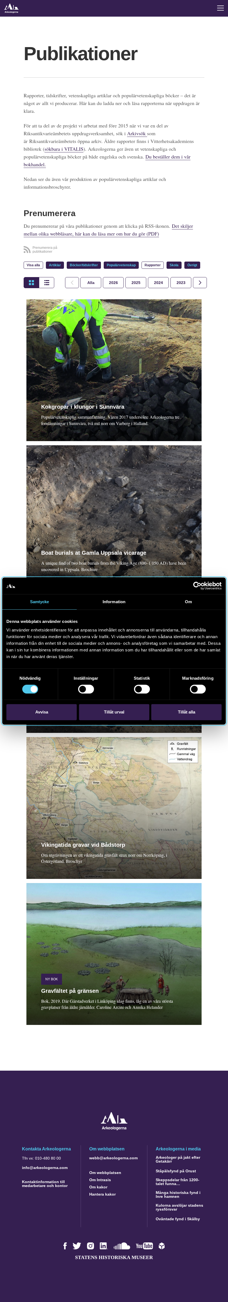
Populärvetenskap (121, 265)
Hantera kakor (102, 1194)
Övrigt (192, 265)
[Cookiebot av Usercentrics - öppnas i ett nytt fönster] (197, 586)
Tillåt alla (186, 712)
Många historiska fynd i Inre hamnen (178, 1194)
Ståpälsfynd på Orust (176, 1171)
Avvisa (41, 712)
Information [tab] (114, 601)
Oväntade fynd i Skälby (178, 1219)
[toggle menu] (220, 8)
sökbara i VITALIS (63, 148)
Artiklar (55, 265)
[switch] (86, 689)
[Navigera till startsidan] (114, 1128)
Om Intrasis (100, 1180)
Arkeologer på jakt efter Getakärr (178, 1159)
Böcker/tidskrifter (84, 265)
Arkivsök (137, 133)
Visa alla (33, 265)
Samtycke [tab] (39, 601)
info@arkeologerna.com (45, 1168)
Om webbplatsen (105, 1173)
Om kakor (98, 1187)
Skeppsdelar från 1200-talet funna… (177, 1182)
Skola (174, 265)
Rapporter (153, 265)
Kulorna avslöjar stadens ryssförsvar (179, 1207)
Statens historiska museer (114, 1257)
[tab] (113, 282)
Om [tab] (188, 601)
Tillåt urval (114, 712)
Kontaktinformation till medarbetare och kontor (45, 1184)
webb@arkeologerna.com (113, 1158)
